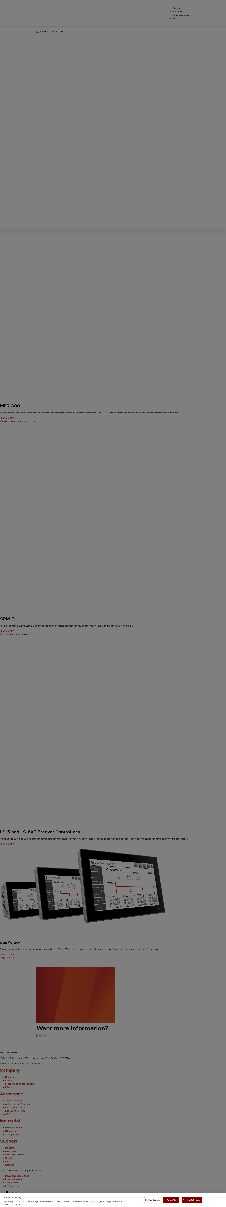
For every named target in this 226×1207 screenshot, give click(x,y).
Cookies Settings (152, 1200)
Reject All (171, 1200)
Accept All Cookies (191, 1200)
